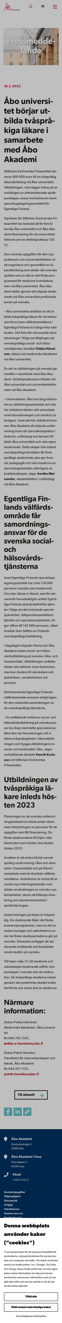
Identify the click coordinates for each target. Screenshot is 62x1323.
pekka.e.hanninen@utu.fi (23, 1043)
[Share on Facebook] (8, 1112)
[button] (27, 1112)
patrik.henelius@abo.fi (21, 1074)
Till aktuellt (26, 1095)
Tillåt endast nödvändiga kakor (31, 1307)
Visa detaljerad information (31, 1316)
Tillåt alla (31, 1296)
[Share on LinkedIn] (18, 1112)
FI (42, 6)
